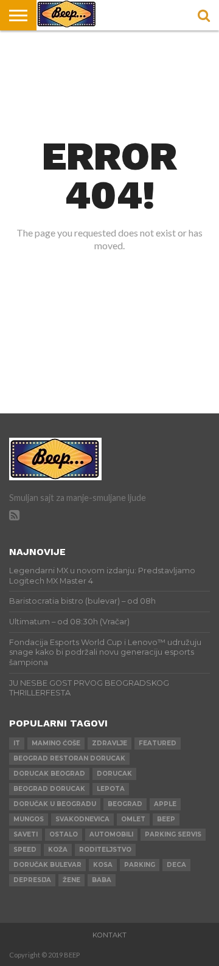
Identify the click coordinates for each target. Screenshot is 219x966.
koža (58, 850)
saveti (25, 834)
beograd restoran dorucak (69, 758)
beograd (125, 804)
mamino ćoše (56, 743)
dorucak (114, 774)
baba (101, 880)
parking (139, 865)
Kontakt (109, 935)
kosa (103, 865)
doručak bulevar (47, 865)
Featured (157, 743)
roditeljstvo (105, 850)
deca (176, 865)
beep (166, 819)
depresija (32, 880)
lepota (111, 789)
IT (16, 743)
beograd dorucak (49, 789)
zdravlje (109, 743)
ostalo (63, 834)
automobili (111, 834)
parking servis (173, 834)
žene (71, 880)
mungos (28, 819)
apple (165, 804)
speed (24, 850)
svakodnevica (82, 819)
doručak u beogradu (54, 804)
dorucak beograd (49, 774)
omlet (133, 819)
